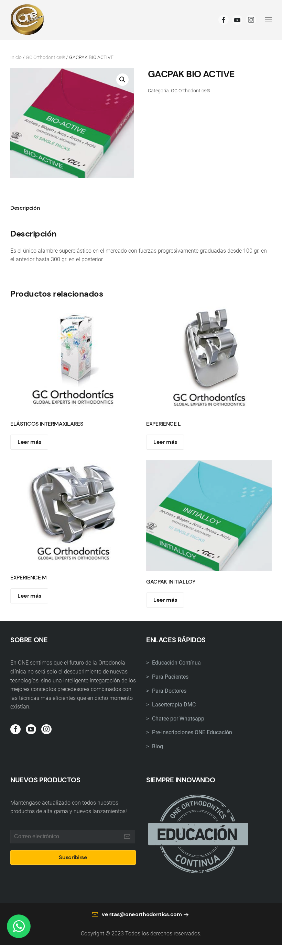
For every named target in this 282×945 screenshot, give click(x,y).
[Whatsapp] (19, 926)
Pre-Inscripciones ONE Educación (191, 732)
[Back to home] (27, 20)
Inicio (16, 57)
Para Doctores (168, 691)
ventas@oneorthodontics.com (142, 914)
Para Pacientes (169, 676)
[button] (122, 79)
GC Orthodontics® (45, 57)
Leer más (29, 442)
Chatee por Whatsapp (177, 718)
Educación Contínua (176, 662)
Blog (157, 746)
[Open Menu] (268, 20)
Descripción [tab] (25, 207)
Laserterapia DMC (173, 704)
